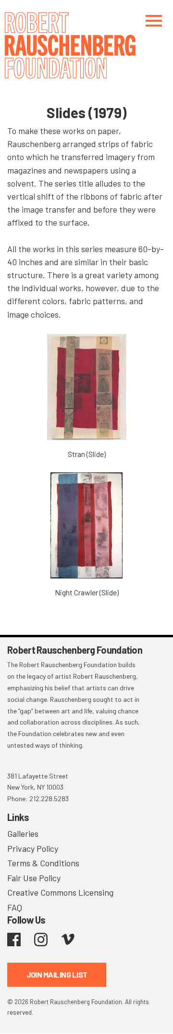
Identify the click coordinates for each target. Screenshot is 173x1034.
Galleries (22, 833)
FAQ (14, 907)
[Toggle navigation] (153, 20)
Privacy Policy (32, 848)
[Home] (86, 45)
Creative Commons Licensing (60, 892)
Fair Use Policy (34, 878)
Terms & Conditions (43, 863)
